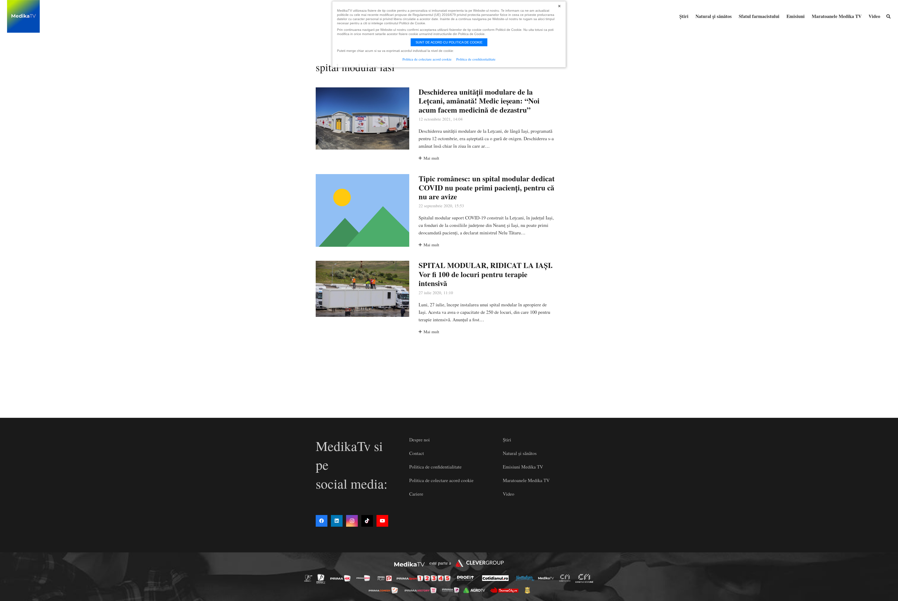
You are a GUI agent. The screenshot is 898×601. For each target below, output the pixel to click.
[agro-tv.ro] (475, 590)
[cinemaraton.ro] (566, 578)
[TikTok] (367, 521)
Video (508, 494)
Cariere (416, 494)
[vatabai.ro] (529, 590)
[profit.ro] (466, 578)
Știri (507, 439)
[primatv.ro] (310, 578)
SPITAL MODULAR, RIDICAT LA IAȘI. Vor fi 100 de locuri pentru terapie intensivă (486, 274)
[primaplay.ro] (386, 578)
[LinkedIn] (337, 521)
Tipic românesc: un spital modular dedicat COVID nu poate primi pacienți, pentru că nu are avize (487, 187)
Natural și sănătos (520, 453)
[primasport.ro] (425, 578)
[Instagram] (352, 521)
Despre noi (419, 439)
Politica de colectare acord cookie (441, 480)
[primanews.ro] (364, 578)
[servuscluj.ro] (506, 590)
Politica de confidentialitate (435, 467)
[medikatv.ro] (547, 578)
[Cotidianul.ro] (496, 578)
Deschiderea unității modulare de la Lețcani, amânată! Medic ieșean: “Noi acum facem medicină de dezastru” (479, 100)
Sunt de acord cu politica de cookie (449, 42)
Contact (416, 453)
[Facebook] (321, 521)
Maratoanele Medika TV (526, 480)
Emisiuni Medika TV (523, 467)
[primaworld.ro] (451, 590)
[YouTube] (382, 521)
